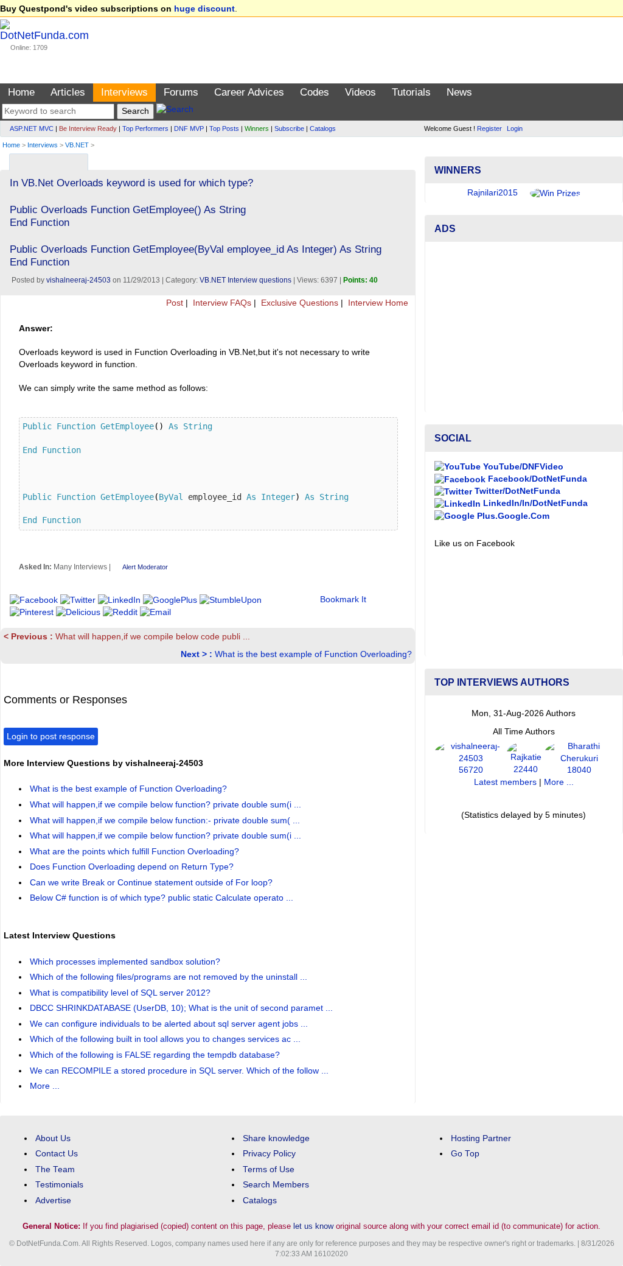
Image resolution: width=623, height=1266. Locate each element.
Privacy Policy (269, 1153)
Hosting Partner (481, 1138)
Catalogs (323, 128)
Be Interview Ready (88, 128)
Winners (257, 128)
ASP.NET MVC (32, 128)
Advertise (53, 1200)
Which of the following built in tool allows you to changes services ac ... (166, 1039)
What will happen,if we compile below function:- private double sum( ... (166, 820)
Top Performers (145, 128)
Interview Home (377, 303)
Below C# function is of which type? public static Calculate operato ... (163, 897)
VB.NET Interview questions (245, 280)
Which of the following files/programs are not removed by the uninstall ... (170, 977)
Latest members (505, 782)
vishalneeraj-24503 (78, 280)
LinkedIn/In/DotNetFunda (534, 503)
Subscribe (289, 128)
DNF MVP (189, 128)
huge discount (204, 8)
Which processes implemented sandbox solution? (126, 961)
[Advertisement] (523, 327)
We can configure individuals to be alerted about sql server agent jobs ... (170, 1024)
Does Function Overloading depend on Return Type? (133, 866)
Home (21, 92)
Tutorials (411, 92)
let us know (313, 1226)
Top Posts (224, 128)
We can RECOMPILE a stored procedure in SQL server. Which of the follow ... (180, 1070)
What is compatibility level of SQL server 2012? (121, 992)
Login (515, 128)
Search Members (276, 1184)
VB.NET (77, 145)
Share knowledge (276, 1138)
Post (173, 303)
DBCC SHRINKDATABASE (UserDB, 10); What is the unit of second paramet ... (182, 1008)
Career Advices (249, 92)
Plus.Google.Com (512, 516)
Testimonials (59, 1184)
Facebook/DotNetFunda (536, 479)
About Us (53, 1138)
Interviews (124, 92)
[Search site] (174, 111)
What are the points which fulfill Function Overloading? (136, 851)
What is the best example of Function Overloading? (296, 654)
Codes (314, 92)
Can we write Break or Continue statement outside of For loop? (152, 882)
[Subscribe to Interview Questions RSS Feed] (404, 159)
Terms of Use (268, 1169)
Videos (360, 92)
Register (489, 128)
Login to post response (51, 736)
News (459, 92)
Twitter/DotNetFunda (516, 491)
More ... (45, 1086)
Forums (181, 92)
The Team (55, 1169)
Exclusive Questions (298, 303)
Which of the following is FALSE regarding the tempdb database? (156, 1055)
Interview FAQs (220, 303)
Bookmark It (343, 599)
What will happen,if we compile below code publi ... (127, 636)
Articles (67, 92)
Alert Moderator (145, 567)
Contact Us (56, 1153)
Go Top (465, 1153)
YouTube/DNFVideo (522, 466)
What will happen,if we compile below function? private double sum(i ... (167, 804)
